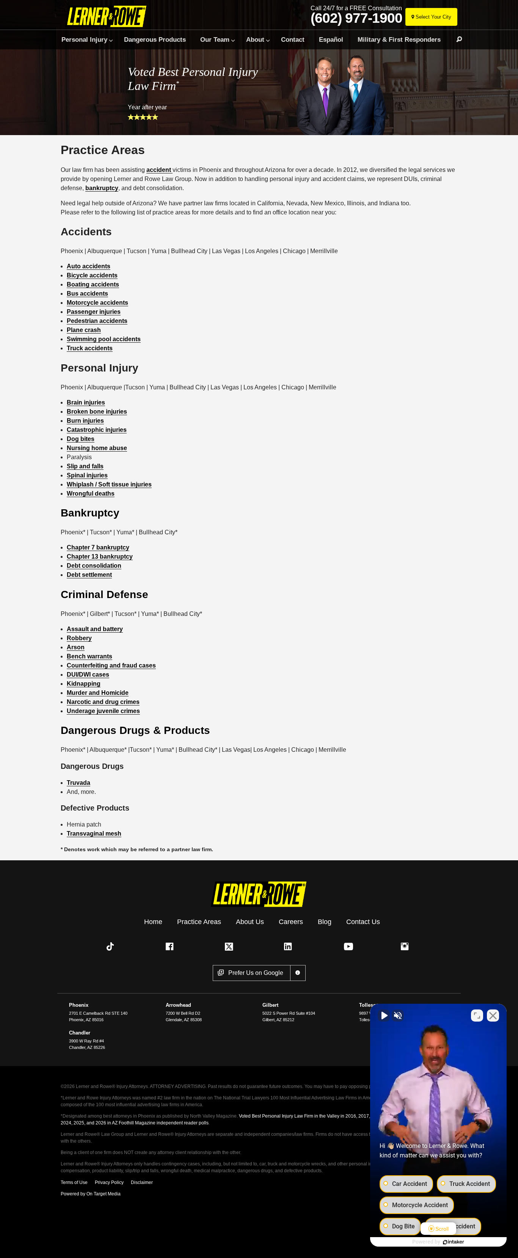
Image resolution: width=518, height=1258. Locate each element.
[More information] (297, 973)
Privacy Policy (109, 1182)
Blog (324, 922)
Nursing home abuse (97, 448)
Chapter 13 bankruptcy (100, 556)
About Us (250, 922)
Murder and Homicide (98, 693)
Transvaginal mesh (94, 833)
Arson (76, 647)
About (255, 39)
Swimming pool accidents (104, 339)
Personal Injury (84, 39)
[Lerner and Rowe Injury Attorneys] (109, 16)
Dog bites (80, 439)
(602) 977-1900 (356, 18)
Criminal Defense (104, 594)
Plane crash (84, 330)
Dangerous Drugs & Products (135, 730)
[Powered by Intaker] (453, 1242)
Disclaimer (142, 1182)
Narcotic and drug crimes (103, 702)
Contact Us (363, 922)
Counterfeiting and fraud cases (111, 665)
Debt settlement (89, 575)
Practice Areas (199, 922)
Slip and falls (85, 466)
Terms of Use (74, 1182)
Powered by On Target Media (91, 1194)
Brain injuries (86, 402)
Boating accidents (93, 284)
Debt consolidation (94, 565)
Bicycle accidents (92, 275)
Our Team (214, 39)
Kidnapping (83, 683)
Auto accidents (88, 266)
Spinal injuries (87, 475)
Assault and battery (95, 629)
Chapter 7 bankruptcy (98, 547)
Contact (293, 39)
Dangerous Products (155, 39)
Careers (291, 922)
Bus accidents (87, 293)
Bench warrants (89, 656)
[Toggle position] (477, 1015)
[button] (112, 946)
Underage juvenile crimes (103, 711)
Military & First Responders (399, 39)
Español (331, 39)
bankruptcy (101, 188)
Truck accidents (90, 348)
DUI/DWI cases (88, 674)
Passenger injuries (94, 312)
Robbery (79, 638)
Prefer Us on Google (255, 973)
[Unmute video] (384, 1015)
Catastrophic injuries (97, 430)
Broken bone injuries (97, 411)
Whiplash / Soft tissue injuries (109, 484)
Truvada (78, 782)
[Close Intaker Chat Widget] (493, 1015)
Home (153, 922)
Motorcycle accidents (97, 302)
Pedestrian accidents (97, 321)
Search (456, 39)
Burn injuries (85, 420)
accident (159, 170)
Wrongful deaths (91, 493)
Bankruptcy (90, 513)
